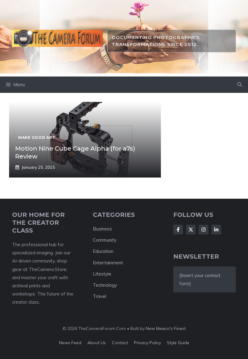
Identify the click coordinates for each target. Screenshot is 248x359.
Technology (105, 285)
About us (96, 342)
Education (103, 251)
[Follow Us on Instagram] (203, 229)
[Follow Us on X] (191, 229)
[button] (239, 85)
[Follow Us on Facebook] (178, 229)
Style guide (178, 342)
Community (104, 240)
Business (102, 229)
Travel (99, 296)
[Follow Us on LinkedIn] (216, 229)
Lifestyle (102, 274)
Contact (120, 342)
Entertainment (108, 263)
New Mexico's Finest (166, 328)
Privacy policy (147, 342)
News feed (70, 342)
